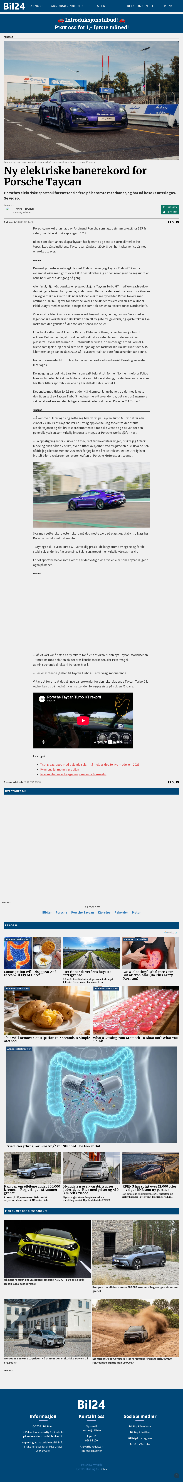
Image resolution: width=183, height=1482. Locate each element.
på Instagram (140, 1438)
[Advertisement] (91, 612)
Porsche (61, 912)
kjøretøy (104, 912)
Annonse (38, 6)
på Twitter (140, 1432)
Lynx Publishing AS (87, 1469)
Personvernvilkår (91, 1465)
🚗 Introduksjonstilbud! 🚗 (91, 19)
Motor (136, 912)
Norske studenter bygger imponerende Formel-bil (73, 774)
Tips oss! (172, 212)
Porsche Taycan (82, 912)
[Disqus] (91, 847)
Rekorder (121, 912)
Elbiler (47, 912)
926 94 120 (172, 207)
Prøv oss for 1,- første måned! (92, 27)
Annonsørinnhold (67, 6)
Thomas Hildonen (91, 1451)
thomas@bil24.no (91, 1430)
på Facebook (140, 1426)
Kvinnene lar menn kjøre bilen (59, 769)
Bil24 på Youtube (140, 1444)
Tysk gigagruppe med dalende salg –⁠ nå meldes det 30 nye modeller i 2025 (89, 764)
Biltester (96, 6)
